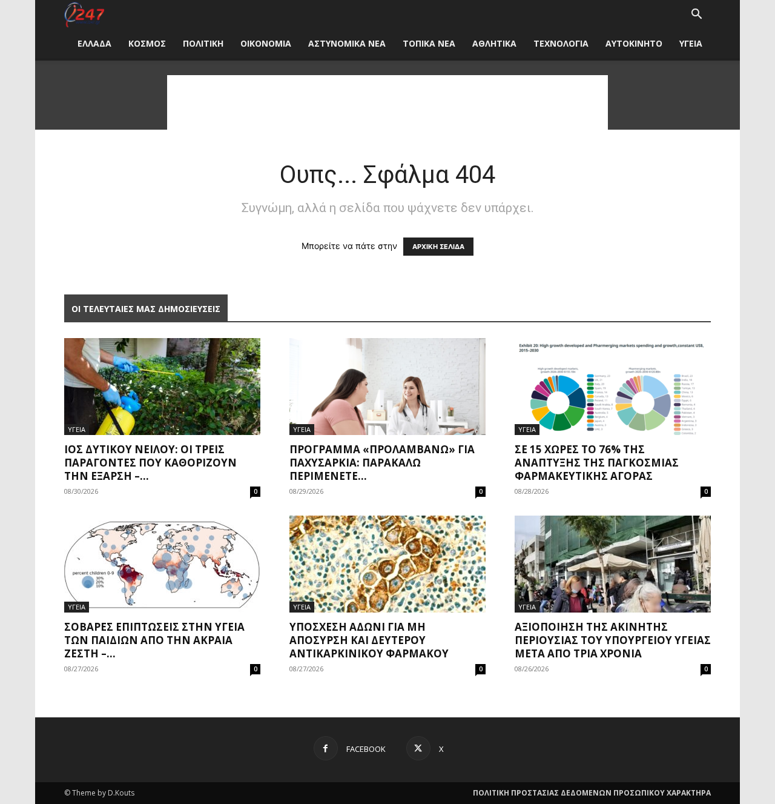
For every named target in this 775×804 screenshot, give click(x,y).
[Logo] (84, 15)
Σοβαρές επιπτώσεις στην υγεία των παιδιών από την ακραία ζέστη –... (154, 640)
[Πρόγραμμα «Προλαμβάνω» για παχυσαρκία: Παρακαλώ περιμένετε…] (387, 386)
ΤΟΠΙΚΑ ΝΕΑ (429, 43)
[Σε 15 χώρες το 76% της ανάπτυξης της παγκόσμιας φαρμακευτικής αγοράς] (613, 386)
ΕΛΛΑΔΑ (94, 43)
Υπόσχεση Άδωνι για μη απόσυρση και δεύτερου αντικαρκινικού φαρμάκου (369, 640)
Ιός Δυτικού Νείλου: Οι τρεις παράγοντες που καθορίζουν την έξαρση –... (150, 462)
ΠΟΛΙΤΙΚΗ (203, 43)
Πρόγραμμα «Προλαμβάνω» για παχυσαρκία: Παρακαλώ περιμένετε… (382, 462)
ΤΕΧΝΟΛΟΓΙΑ (561, 43)
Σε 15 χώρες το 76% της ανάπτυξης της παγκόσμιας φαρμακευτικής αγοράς (597, 462)
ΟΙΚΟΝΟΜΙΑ (265, 43)
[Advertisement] (387, 102)
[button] (696, 15)
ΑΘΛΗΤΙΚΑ (494, 43)
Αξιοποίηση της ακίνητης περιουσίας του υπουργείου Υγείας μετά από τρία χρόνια (613, 640)
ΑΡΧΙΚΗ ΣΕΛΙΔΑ (438, 246)
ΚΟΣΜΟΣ (147, 43)
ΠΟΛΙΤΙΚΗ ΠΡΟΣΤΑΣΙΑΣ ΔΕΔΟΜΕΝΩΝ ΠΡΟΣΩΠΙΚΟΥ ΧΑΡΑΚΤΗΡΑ (592, 793)
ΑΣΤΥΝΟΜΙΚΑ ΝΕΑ (347, 43)
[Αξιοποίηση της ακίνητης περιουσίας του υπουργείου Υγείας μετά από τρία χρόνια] (613, 564)
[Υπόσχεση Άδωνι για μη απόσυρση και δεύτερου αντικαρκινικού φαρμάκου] (387, 564)
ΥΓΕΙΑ (690, 43)
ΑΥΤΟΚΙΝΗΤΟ (633, 43)
